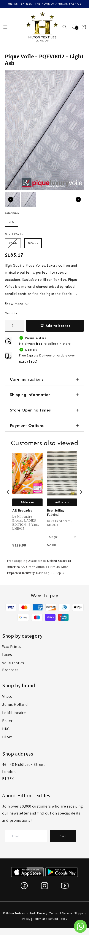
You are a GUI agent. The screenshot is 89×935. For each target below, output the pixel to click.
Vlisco (7, 696)
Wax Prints (11, 646)
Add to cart (27, 502)
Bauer (7, 720)
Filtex (7, 736)
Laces (7, 654)
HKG (6, 728)
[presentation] (8, 492)
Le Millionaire (14, 712)
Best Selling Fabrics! (56, 513)
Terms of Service (60, 913)
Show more (14, 303)
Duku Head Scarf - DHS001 (59, 523)
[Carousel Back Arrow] (10, 199)
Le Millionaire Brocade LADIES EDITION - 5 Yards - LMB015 (26, 522)
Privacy (42, 913)
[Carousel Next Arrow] (78, 199)
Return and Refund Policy (50, 919)
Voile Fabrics (13, 662)
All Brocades (22, 510)
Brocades (10, 669)
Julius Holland (15, 704)
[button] (5, 27)
